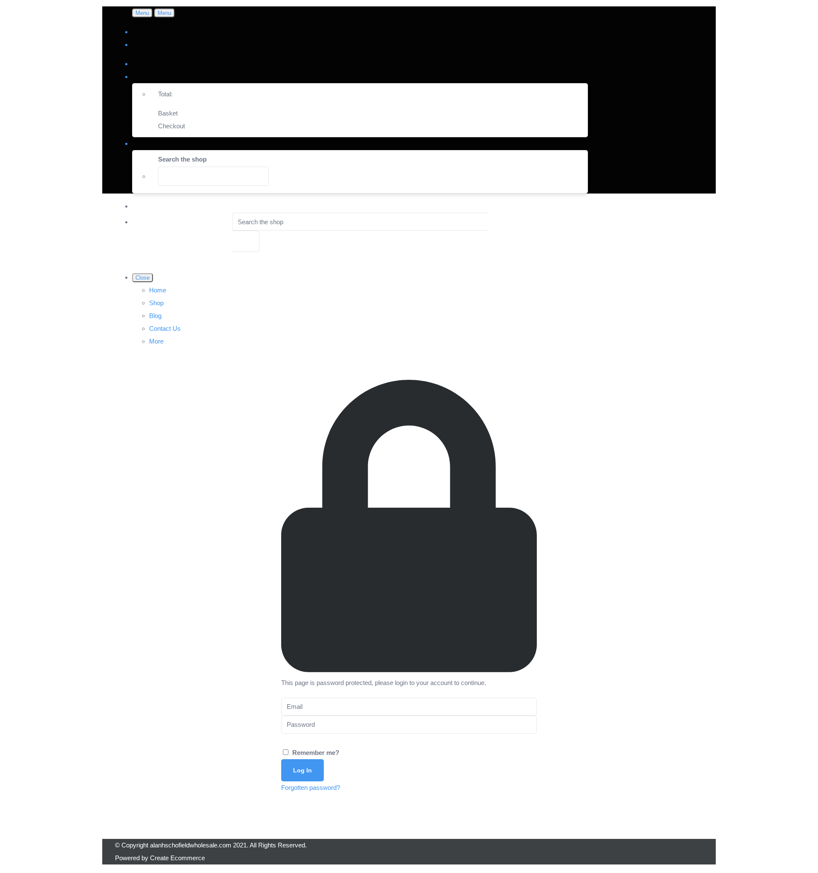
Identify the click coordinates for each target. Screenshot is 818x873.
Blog (155, 315)
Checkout (171, 126)
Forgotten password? (310, 787)
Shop (156, 302)
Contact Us (165, 328)
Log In (302, 770)
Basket (168, 113)
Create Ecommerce (177, 857)
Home (157, 290)
